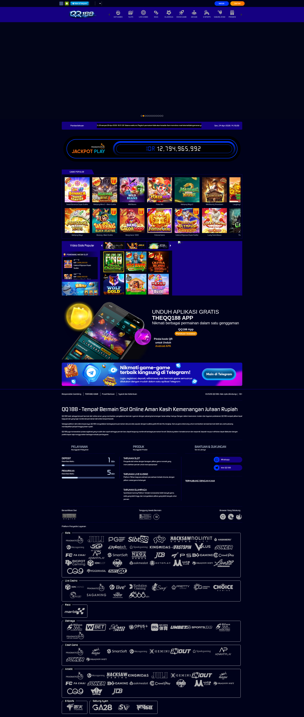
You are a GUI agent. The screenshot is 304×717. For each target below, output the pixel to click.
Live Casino (143, 17)
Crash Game (181, 17)
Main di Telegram (81, 3)
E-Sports (207, 17)
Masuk (221, 3)
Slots (130, 17)
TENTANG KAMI (91, 394)
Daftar (237, 3)
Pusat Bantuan (108, 394)
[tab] (114, 245)
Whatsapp (225, 459)
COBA (115, 258)
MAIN (79, 189)
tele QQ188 (226, 467)
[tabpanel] (152, 70)
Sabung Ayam (219, 17)
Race (156, 17)
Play (99, 151)
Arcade (194, 17)
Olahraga (169, 17)
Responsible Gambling (71, 394)
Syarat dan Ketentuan (127, 394)
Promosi (232, 17)
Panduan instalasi (186, 333)
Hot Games (118, 17)
